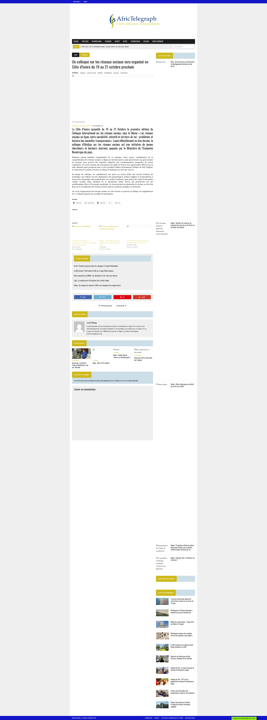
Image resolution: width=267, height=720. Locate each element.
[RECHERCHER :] (183, 46)
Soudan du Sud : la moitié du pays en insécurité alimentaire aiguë (182, 669)
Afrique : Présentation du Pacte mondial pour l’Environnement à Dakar (110, 243)
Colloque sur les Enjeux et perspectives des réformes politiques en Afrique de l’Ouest (84, 243)
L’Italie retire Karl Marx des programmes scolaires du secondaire (183, 692)
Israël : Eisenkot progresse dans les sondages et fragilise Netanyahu (96, 266)
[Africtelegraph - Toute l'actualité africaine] (133, 21)
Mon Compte (77, 2)
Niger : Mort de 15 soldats (101, 363)
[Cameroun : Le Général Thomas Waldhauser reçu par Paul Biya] (81, 357)
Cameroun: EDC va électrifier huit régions (143, 359)
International (97, 41)
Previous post (106, 305)
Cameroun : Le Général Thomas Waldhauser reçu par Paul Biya (80, 365)
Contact (156, 718)
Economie (108, 41)
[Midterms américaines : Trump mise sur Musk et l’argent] (162, 626)
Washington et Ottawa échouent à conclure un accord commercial (181, 611)
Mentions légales (190, 718)
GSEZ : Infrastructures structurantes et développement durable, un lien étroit (182, 64)
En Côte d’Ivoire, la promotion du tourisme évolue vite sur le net (138, 242)
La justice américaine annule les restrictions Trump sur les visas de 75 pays (182, 601)
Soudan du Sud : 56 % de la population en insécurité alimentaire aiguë (182, 681)
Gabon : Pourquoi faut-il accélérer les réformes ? (183, 559)
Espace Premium (157, 41)
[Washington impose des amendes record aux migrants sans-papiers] (162, 638)
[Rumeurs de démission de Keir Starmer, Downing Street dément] (162, 661)
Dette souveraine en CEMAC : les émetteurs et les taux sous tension (95, 275)
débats (100, 73)
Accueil (76, 41)
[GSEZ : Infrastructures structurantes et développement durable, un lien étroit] (162, 216)
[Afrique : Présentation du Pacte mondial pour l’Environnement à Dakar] (112, 232)
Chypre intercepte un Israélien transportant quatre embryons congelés (180, 704)
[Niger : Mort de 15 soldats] (102, 357)
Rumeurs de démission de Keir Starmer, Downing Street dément (181, 657)
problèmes (108, 73)
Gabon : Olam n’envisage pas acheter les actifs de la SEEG (182, 385)
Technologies (135, 41)
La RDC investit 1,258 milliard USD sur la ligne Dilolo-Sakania (93, 271)
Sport (125, 41)
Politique (85, 41)
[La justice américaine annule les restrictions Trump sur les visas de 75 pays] (162, 603)
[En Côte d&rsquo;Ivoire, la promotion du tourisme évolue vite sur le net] (139, 232)
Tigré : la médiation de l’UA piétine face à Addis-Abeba (91, 280)
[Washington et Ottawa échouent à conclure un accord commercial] (162, 615)
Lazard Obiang (85, 126)
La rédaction (148, 718)
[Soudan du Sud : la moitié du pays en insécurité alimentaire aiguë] (162, 672)
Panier (85, 2)
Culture (146, 41)
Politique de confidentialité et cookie (172, 718)
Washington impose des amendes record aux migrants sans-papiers (181, 634)
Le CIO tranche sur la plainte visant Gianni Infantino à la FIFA (182, 646)
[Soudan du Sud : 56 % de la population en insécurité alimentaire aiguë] (162, 684)
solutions (124, 73)
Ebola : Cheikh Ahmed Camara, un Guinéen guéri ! (122, 356)
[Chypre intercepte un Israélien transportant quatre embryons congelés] (162, 707)
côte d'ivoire (91, 73)
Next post (120, 305)
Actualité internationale (166, 593)
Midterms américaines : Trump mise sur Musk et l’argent (182, 623)
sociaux (116, 73)
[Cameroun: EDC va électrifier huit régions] (143, 352)
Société (117, 41)
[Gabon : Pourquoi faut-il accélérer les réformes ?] (162, 569)
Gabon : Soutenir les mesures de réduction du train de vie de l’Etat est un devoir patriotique (183, 225)
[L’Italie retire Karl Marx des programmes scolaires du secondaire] (162, 695)
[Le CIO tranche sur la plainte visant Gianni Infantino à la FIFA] (162, 649)
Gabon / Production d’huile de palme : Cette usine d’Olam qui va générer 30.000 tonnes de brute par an (183, 547)
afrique (82, 73)
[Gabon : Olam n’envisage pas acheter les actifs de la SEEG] (162, 538)
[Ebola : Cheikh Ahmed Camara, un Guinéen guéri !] (116, 349)
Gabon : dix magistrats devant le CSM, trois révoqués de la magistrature (97, 285)
